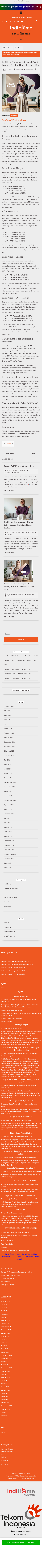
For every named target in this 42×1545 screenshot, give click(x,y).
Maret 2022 (8, 809)
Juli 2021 (7, 818)
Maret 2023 (8, 796)
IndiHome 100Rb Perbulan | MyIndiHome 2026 (21, 656)
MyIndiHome (21, 33)
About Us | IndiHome (7, 1269)
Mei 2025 (7, 769)
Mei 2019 (7, 867)
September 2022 (10, 800)
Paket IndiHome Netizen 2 (16, 1125)
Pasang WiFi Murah (7, 1284)
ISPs (6, 893)
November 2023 (10, 787)
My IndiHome (5, 1281)
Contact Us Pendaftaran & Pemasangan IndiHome (17, 1272)
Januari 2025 (8, 778)
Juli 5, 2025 (10, 594)
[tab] (21, 12)
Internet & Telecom (11, 888)
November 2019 (10, 845)
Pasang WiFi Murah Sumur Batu (19, 466)
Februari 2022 (9, 814)
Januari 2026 (8, 737)
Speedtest (7, 902)
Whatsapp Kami (25, 1250)
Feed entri (7, 927)
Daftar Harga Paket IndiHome (10, 1275)
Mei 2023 (7, 791)
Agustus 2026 (9, 706)
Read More (9, 491)
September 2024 (10, 782)
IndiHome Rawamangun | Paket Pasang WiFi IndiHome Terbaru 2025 (19, 587)
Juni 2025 (7, 764)
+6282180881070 (22, 1534)
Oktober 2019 (9, 849)
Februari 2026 (9, 733)
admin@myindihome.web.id (21, 1531)
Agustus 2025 (9, 755)
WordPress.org (9, 936)
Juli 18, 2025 (11, 532)
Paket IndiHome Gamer (15, 1128)
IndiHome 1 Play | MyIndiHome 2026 (17, 673)
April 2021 (7, 823)
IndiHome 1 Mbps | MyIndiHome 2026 (17, 678)
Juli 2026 (7, 710)
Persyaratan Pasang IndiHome (19, 1232)
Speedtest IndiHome (7, 1278)
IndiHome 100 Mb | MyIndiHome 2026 (17, 669)
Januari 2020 (8, 836)
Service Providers (10, 897)
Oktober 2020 (9, 832)
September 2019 (10, 854)
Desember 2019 (10, 840)
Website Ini (29, 1171)
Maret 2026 (8, 728)
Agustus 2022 (9, 805)
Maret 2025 (8, 773)
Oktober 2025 (9, 751)
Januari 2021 (8, 827)
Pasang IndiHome (16, 1053)
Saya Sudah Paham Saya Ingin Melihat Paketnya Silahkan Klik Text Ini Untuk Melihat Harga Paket (21, 1256)
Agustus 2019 (9, 858)
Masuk (6, 922)
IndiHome (18, 48)
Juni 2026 (7, 715)
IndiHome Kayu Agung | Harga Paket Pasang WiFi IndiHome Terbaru (18, 525)
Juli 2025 (7, 760)
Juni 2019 (7, 863)
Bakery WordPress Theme (21, 1473)
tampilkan (9, 443)
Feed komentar (9, 931)
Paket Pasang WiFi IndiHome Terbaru (14, 120)
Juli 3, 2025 (8, 69)
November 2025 (10, 746)
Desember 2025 (10, 742)
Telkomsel (7, 906)
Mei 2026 (7, 719)
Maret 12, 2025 (11, 470)
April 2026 (7, 724)
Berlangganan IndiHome (27, 1157)
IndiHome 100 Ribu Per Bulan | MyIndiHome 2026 (17, 964)
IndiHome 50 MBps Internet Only (15, 1007)
